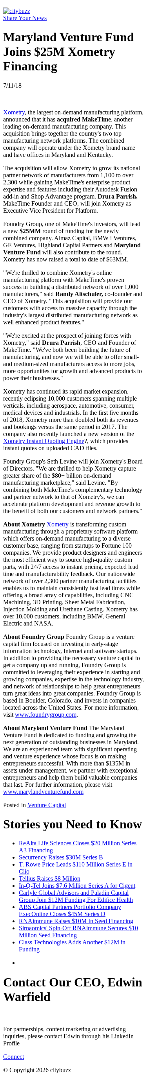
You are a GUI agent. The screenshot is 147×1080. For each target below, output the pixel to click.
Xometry (14, 112)
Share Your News (25, 18)
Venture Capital (46, 805)
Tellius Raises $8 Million (49, 878)
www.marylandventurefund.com (43, 791)
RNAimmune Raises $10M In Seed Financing (76, 921)
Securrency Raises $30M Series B (61, 857)
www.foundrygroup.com (45, 714)
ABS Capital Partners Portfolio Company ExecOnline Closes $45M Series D (70, 910)
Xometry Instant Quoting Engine (43, 441)
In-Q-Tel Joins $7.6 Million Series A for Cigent (77, 885)
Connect (13, 1056)
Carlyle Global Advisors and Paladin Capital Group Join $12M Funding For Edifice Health (76, 896)
